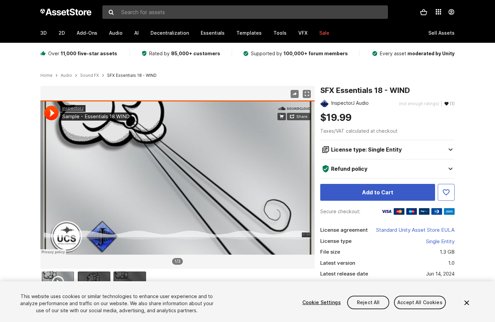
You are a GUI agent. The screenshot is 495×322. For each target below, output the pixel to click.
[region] (177, 177)
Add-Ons (87, 33)
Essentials (213, 33)
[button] (424, 12)
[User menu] (451, 12)
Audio (116, 33)
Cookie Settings (321, 302)
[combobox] (245, 12)
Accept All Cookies (419, 302)
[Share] (295, 94)
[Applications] (438, 12)
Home (46, 75)
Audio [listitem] (66, 75)
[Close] (467, 302)
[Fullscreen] (307, 94)
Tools (280, 33)
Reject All (368, 302)
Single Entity (440, 241)
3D (43, 33)
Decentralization (170, 33)
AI (136, 33)
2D (62, 33)
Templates (249, 33)
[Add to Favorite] (446, 192)
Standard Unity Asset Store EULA (415, 230)
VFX (302, 33)
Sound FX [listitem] (89, 75)
